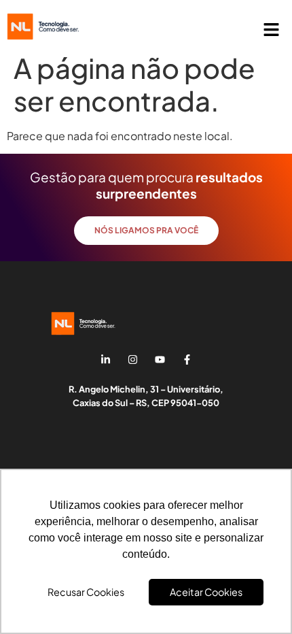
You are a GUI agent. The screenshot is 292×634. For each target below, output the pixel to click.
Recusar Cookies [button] (86, 592)
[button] (271, 30)
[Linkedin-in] (105, 359)
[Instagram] (132, 359)
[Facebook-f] (187, 359)
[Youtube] (159, 359)
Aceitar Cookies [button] (206, 592)
